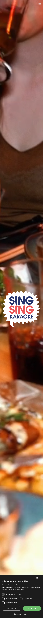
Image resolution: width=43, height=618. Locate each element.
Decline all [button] (11, 608)
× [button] (40, 578)
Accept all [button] (32, 608)
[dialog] (21, 596)
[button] (39, 4)
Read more (20, 590)
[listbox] (37, 578)
